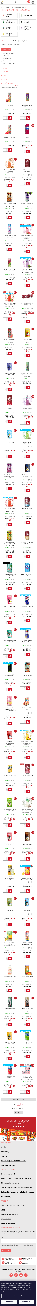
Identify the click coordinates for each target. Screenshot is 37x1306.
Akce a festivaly (8, 1223)
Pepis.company (8, 1165)
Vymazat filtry (17, 86)
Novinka (7, 58)
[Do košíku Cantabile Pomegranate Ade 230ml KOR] (10, 757)
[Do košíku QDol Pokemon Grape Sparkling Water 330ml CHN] (10, 588)
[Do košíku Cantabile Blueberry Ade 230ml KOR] (10, 389)
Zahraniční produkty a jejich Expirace (17, 1192)
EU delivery (6, 1197)
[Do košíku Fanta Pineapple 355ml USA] (10, 789)
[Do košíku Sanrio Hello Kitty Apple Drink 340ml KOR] (10, 990)
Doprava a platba (9, 1174)
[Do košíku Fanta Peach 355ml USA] (28, 722)
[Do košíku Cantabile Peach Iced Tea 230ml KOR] (10, 622)
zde (2, 1291)
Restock (7, 61)
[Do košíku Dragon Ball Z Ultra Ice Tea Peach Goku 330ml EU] (28, 1024)
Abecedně (17, 44)
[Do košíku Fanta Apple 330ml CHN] (28, 1056)
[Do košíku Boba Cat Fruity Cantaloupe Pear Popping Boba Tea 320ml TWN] (28, 688)
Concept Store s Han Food (12, 1205)
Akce (6, 56)
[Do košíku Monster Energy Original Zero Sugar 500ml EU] (10, 689)
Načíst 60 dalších (18, 1099)
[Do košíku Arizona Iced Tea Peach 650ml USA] (10, 118)
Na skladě (8, 53)
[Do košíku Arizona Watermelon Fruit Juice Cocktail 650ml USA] (10, 353)
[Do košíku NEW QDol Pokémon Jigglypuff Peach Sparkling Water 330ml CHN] (28, 1092)
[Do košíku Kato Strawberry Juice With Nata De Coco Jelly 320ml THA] (10, 524)
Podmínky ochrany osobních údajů (16, 1188)
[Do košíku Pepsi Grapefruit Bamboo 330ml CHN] (28, 654)
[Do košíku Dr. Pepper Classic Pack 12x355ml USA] (28, 321)
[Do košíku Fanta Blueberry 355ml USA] (28, 588)
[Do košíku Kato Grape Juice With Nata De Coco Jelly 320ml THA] (28, 423)
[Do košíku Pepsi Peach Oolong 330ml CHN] (28, 620)
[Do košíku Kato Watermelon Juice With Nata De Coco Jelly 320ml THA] (10, 319)
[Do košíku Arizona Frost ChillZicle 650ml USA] (10, 249)
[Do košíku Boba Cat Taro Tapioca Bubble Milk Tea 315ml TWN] (10, 488)
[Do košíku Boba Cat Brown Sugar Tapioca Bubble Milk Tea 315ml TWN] (10, 217)
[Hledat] (15, 2)
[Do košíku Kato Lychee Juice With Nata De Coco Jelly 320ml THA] (28, 251)
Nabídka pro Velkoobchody (13, 1161)
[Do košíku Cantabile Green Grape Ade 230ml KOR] (10, 825)
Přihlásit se (6, 1250)
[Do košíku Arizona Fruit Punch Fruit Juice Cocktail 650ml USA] (28, 118)
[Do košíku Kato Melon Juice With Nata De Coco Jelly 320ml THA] (28, 456)
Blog (3, 1210)
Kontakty (5, 1152)
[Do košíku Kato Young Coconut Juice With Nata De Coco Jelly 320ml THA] (28, 825)
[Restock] (27, 599)
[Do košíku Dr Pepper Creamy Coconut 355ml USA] (28, 522)
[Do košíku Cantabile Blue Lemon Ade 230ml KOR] (10, 456)
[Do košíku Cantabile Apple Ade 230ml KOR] (28, 924)
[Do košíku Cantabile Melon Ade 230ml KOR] (10, 924)
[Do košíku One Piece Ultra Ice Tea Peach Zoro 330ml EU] (10, 1024)
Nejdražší (24, 41)
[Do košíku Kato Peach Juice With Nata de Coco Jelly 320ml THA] (10, 185)
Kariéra (4, 1156)
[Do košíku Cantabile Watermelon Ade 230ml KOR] (10, 656)
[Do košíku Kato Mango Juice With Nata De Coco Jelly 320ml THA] (28, 757)
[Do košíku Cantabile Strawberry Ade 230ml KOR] (10, 859)
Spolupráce (6, 1219)
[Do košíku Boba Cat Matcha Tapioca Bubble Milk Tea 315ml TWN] (10, 556)
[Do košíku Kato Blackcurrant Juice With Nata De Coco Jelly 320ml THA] (28, 285)
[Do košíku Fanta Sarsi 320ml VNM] (28, 151)
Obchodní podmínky (10, 1183)
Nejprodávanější (7, 44)
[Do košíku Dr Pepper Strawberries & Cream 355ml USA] (28, 791)
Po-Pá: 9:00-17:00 (27, 1259)
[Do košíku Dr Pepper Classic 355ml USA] (28, 183)
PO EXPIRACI (8, 63)
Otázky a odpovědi (9, 1259)
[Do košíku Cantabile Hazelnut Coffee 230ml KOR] (28, 490)
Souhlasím (26, 1301)
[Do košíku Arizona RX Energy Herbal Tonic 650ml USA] (10, 891)
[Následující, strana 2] (18, 1104)
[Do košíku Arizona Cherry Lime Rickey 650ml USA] (10, 283)
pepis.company (27, 1263)
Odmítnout (9, 1301)
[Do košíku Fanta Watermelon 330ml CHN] (10, 1092)
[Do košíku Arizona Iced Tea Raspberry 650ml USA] (10, 150)
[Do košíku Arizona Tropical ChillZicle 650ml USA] (28, 956)
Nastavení (18, 1296)
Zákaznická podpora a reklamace (16, 1178)
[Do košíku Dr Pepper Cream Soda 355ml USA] (28, 556)
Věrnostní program (9, 1214)
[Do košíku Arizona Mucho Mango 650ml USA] (28, 990)
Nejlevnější (16, 41)
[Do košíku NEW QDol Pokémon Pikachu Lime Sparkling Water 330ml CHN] (10, 958)
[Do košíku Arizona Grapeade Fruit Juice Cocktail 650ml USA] (28, 217)
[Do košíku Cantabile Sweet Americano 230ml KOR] (28, 859)
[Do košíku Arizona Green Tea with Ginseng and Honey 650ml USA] (28, 387)
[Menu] (33, 2)
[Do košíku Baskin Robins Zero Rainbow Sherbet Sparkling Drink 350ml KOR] (10, 723)
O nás (3, 1147)
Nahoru (19, 1112)
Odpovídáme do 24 (10, 1263)
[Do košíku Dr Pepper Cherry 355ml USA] (10, 421)
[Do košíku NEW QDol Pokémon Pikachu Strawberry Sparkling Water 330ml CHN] (28, 891)
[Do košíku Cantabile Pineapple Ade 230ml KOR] (10, 1058)
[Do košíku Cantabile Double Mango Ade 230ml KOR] (28, 355)
